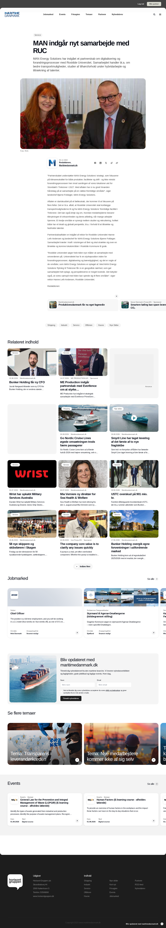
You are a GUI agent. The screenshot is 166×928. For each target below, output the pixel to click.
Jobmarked (114, 896)
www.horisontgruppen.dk (43, 896)
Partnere (138, 881)
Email (99, 680)
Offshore (87, 892)
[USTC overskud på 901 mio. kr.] (133, 483)
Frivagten (113, 888)
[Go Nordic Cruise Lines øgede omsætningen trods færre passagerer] (82, 429)
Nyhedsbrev (140, 888)
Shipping (88, 881)
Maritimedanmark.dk (68, 165)
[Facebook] (95, 163)
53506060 (44, 892)
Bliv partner (154, 4)
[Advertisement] (134, 369)
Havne (87, 896)
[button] (116, 296)
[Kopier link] (117, 163)
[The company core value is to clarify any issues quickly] (82, 533)
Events (112, 892)
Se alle (150, 579)
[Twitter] (106, 163)
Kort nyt (112, 885)
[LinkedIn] (100, 163)
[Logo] (12, 14)
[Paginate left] (9, 613)
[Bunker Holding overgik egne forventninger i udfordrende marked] (133, 535)
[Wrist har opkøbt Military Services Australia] (32, 483)
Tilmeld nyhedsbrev (71, 698)
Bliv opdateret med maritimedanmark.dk (142, 924)
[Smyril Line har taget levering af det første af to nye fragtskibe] (133, 429)
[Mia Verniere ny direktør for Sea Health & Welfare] (82, 483)
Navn (62, 680)
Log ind (141, 4)
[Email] (111, 163)
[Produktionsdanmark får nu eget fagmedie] (82, 305)
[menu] (160, 14)
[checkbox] (61, 692)
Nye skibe (113, 881)
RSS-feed (139, 885)
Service (87, 888)
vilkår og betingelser (113, 690)
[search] (154, 14)
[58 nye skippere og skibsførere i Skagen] (32, 533)
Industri (87, 885)
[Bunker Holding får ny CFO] (32, 369)
